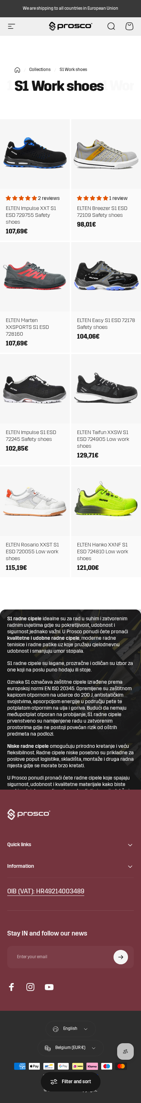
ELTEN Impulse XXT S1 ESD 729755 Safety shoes (31, 215)
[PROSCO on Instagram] (30, 987)
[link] (45, 892)
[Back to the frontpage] (17, 70)
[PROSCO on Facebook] (11, 987)
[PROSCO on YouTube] (49, 987)
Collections (40, 70)
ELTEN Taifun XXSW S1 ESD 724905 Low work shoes (103, 439)
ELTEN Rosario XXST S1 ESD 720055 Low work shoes (32, 552)
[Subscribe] (121, 957)
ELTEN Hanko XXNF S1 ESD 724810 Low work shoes (102, 552)
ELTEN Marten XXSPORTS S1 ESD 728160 (27, 327)
